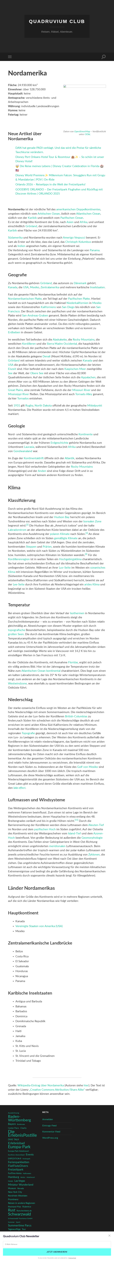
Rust (11, 1210)
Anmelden (47, 1119)
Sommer (11, 1222)
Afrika (83, 222)
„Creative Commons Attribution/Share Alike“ (57, 1089)
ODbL (88, 134)
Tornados (23, 398)
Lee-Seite (18, 584)
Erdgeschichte (59, 442)
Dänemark (80, 283)
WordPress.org (50, 1138)
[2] (27, 525)
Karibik (32, 218)
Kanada (12, 287)
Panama (94, 250)
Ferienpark (26, 1159)
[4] (86, 554)
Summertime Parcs (19, 1225)
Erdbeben (14, 332)
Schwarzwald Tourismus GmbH (20, 1218)
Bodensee (21, 1124)
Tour (24, 1229)
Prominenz (13, 1199)
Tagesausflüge (14, 1229)
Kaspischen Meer (75, 369)
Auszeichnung (13, 1113)
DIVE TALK (13, 1139)
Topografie (28, 733)
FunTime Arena (15, 1173)
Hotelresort (31, 1177)
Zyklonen (94, 854)
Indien (21, 246)
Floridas (73, 662)
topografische (16, 630)
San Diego (68, 307)
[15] (76, 820)
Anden (42, 471)
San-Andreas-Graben (35, 315)
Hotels (10, 1181)
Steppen (31, 546)
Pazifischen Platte (79, 298)
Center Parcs (13, 1128)
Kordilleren (29, 343)
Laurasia (29, 447)
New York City (15, 1192)
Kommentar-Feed (51, 1131)
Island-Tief (74, 833)
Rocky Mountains (84, 339)
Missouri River (81, 390)
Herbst (22, 1177)
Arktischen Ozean (49, 213)
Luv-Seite (65, 567)
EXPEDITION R (14, 1159)
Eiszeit (12, 369)
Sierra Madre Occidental (62, 343)
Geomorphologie (92, 837)
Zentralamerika (50, 287)
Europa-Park (19, 1147)
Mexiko (34, 287)
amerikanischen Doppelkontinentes (78, 209)
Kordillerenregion (19, 559)
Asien (69, 222)
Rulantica (26, 1207)
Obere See (36, 373)
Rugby (29, 405)
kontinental (53, 671)
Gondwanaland (23, 451)
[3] (87, 533)
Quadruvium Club (57, 21)
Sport (18, 1222)
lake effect (20, 788)
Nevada (20, 1188)
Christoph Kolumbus (78, 242)
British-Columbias (76, 716)
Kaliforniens (48, 307)
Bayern (12, 1124)
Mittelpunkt (94, 405)
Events (30, 1154)
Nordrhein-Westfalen (17, 1196)
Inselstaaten (97, 287)
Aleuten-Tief (96, 825)
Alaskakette (60, 339)
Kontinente (86, 434)
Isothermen (77, 613)
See (10, 373)
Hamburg (13, 1177)
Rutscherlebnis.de (24, 1211)
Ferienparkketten (18, 1162)
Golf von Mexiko (87, 767)
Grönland (31, 226)
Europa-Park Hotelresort (18, 1151)
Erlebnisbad (16, 1143)
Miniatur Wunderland (20, 1184)
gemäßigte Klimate (65, 538)
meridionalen (57, 846)
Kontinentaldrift (34, 458)
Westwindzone (17, 683)
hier (86, 1085)
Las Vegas (19, 1181)
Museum (12, 1188)
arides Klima (91, 584)
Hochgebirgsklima (70, 559)
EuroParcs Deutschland (16, 1155)
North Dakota (43, 405)
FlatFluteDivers (18, 1165)
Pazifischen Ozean (71, 218)
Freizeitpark (15, 1169)
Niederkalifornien (77, 303)
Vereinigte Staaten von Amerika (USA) (39, 926)
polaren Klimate (60, 534)
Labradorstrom (17, 530)
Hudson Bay (61, 517)
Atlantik (69, 458)
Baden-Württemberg (19, 1118)
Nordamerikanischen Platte (25, 298)
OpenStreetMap (82, 131)
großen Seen (16, 634)
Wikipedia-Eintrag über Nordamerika (41, 1085)
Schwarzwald (19, 1214)
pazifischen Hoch (45, 829)
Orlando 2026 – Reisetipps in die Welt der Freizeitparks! (50, 184)
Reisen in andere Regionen (21, 1203)
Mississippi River (18, 394)
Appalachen (88, 377)
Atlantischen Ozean (88, 213)
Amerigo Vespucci (74, 237)
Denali (46, 356)
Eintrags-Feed (49, 1125)
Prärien (47, 546)
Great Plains (15, 390)
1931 (17, 405)
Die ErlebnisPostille (22, 1133)
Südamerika (15, 237)
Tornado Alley (83, 394)
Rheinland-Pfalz (14, 1207)
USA (26, 287)
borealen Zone (92, 521)
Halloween (27, 1173)
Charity (23, 1128)
